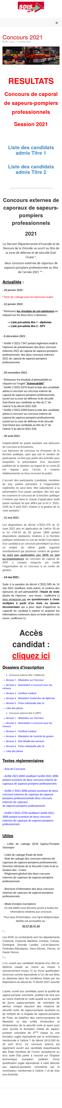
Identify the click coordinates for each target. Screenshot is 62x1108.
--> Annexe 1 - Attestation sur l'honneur (23, 680)
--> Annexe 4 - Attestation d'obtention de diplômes (28, 698)
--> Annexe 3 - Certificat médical (19, 693)
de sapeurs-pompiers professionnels (23, 805)
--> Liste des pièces (12, 708)
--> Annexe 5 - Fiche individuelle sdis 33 (23, 703)
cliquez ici (31, 655)
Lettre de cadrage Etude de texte (23, 854)
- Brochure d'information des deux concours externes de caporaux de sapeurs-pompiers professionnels (28, 892)
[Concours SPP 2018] (31, 7)
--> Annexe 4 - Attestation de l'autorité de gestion (28, 736)
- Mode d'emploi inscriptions (19, 904)
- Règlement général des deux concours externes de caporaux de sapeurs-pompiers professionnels (27, 877)
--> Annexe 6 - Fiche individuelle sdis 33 (23, 746)
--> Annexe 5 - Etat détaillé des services (23, 741)
